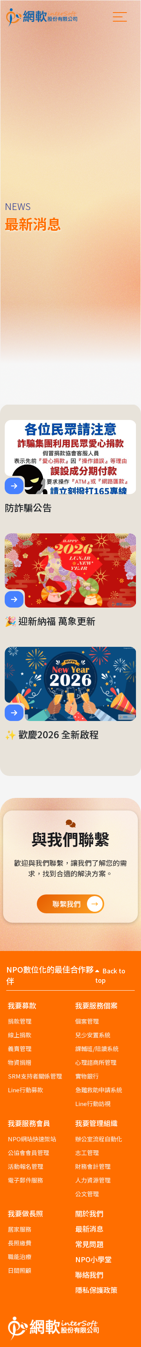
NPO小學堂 (93, 1259)
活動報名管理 (25, 1166)
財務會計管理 (92, 1166)
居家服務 (19, 1229)
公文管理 (87, 1194)
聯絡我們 (89, 1274)
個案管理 (87, 1021)
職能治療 (19, 1256)
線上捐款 (19, 1035)
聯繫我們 (66, 903)
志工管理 (87, 1152)
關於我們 (89, 1213)
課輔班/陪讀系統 (97, 1048)
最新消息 (89, 1228)
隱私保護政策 (96, 1290)
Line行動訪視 (92, 1103)
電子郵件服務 (25, 1180)
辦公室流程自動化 (98, 1139)
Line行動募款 (25, 1090)
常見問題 (89, 1244)
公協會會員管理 (28, 1152)
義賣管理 (19, 1048)
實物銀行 (87, 1076)
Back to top (110, 975)
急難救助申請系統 (98, 1090)
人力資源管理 (92, 1180)
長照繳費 (19, 1243)
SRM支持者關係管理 (35, 1076)
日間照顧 (19, 1270)
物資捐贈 (19, 1062)
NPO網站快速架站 (32, 1139)
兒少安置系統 (92, 1035)
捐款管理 (19, 1021)
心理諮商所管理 (95, 1062)
